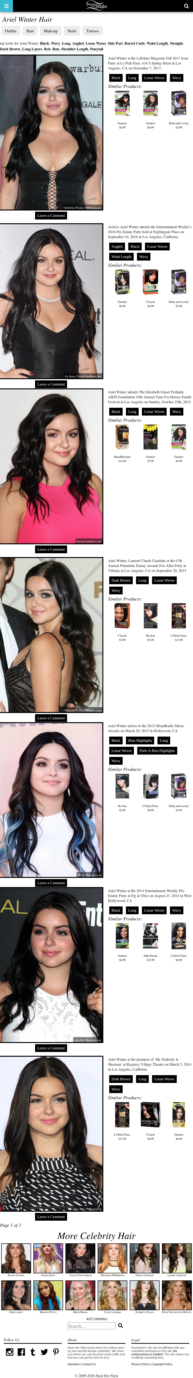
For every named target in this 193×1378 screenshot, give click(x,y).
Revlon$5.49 (150, 637)
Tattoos (92, 31)
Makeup (51, 31)
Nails (72, 31)
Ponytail (96, 49)
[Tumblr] (33, 1357)
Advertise (74, 1364)
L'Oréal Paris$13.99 (179, 637)
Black (44, 43)
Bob (47, 49)
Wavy (55, 43)
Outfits (10, 31)
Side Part (115, 43)
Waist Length (157, 43)
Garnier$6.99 (122, 125)
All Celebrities (96, 1318)
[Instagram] (9, 1357)
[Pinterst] (56, 1357)
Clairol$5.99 (122, 637)
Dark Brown (10, 49)
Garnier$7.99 (150, 459)
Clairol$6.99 (150, 1136)
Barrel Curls (135, 43)
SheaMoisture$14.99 (122, 459)
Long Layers (32, 49)
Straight (176, 43)
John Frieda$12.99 (150, 957)
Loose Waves (96, 43)
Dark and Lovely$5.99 (179, 125)
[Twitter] (44, 1357)
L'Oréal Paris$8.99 (150, 808)
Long (66, 43)
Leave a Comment (51, 216)
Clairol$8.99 (150, 304)
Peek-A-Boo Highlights (157, 751)
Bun (55, 49)
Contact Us (89, 1364)
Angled (78, 43)
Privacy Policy (140, 1364)
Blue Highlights (140, 740)
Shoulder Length (74, 49)
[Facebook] (21, 1357)
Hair (30, 31)
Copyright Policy (161, 1364)
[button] (6, 6)
